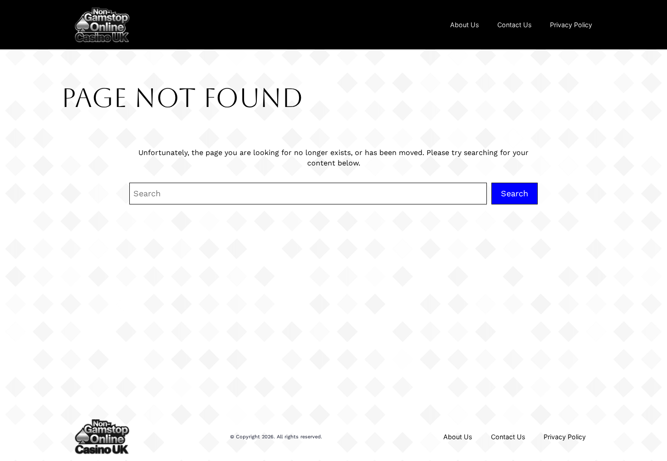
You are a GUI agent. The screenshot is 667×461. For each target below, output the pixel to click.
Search (514, 193)
